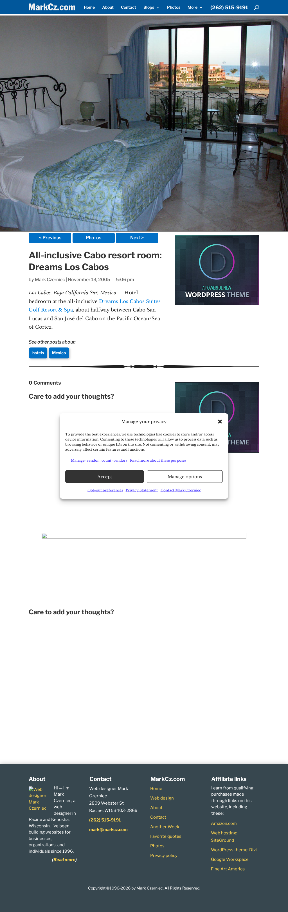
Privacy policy (163, 855)
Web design (162, 798)
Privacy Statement (142, 490)
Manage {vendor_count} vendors (99, 460)
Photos (173, 7)
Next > (137, 237)
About (108, 7)
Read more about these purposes (158, 460)
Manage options (185, 476)
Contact (128, 7)
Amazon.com (224, 823)
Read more (64, 859)
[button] (220, 422)
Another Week (164, 826)
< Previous (50, 237)
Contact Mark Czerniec (181, 490)
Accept (104, 476)
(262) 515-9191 (229, 7)
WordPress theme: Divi (234, 849)
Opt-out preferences (105, 490)
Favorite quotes (165, 836)
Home (89, 7)
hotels (38, 352)
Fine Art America (228, 869)
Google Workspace (230, 859)
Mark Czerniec (50, 279)
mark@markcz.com (108, 829)
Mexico (59, 352)
